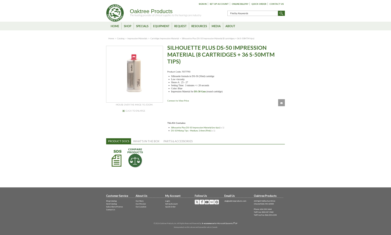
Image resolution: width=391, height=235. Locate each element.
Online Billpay (240, 4)
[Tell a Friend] (281, 102)
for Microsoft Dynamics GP (219, 223)
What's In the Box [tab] (146, 141)
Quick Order (258, 4)
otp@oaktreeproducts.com (235, 201)
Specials (142, 26)
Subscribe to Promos (114, 207)
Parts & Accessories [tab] (178, 141)
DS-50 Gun (200, 91)
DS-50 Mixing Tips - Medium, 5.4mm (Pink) (191, 130)
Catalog (120, 38)
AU (212, 202)
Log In (167, 201)
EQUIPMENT (161, 26)
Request (180, 26)
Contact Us (276, 4)
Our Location (141, 207)
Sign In (203, 4)
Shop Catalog (111, 201)
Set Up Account (219, 4)
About (230, 26)
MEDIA (216, 26)
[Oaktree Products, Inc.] (115, 13)
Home (115, 26)
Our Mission (141, 204)
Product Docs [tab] (118, 141)
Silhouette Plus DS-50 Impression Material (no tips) (195, 127)
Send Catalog (111, 204)
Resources (199, 26)
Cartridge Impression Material (164, 38)
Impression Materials (137, 38)
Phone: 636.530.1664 (263, 209)
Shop (127, 26)
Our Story (140, 201)
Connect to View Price (178, 100)
